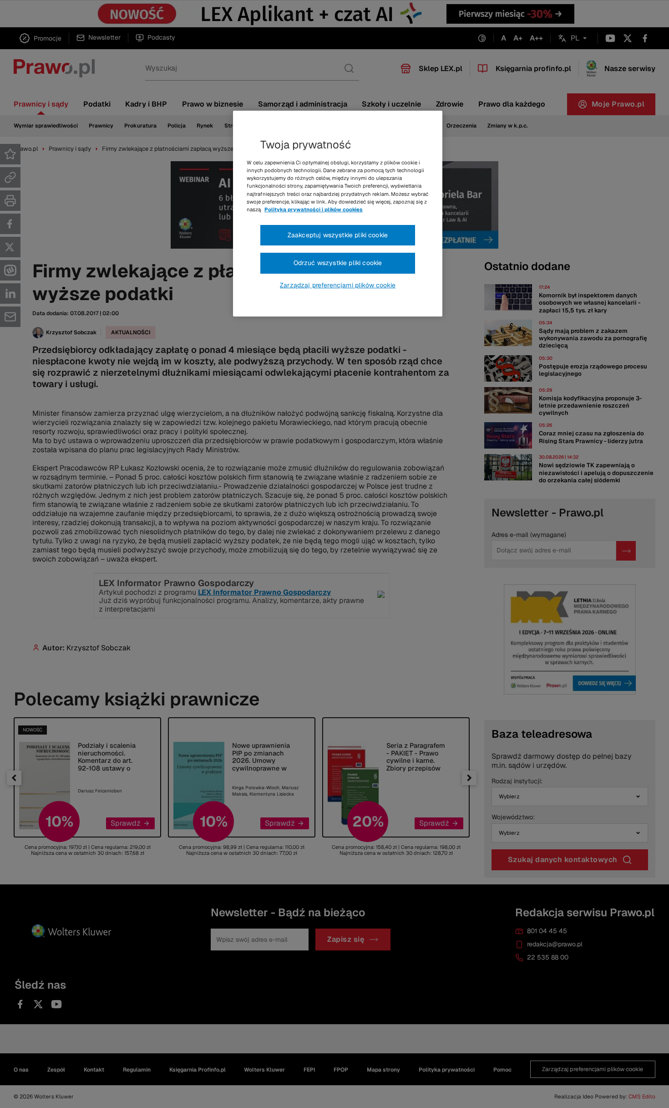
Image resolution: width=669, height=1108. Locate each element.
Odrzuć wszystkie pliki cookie (338, 263)
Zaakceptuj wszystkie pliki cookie (338, 235)
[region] (337, 214)
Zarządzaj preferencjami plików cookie (337, 285)
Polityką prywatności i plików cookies (313, 209)
